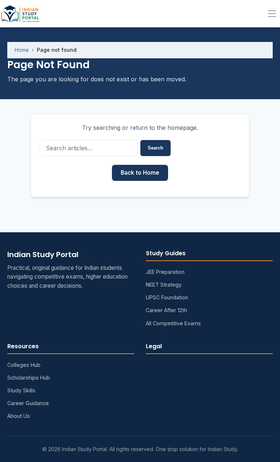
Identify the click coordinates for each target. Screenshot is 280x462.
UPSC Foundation (167, 297)
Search (155, 148)
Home (22, 50)
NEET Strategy (164, 285)
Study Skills (21, 390)
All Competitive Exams (173, 323)
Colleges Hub (23, 365)
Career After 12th (166, 310)
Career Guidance (28, 403)
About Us (18, 416)
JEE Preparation (165, 272)
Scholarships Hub (28, 377)
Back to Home (140, 172)
